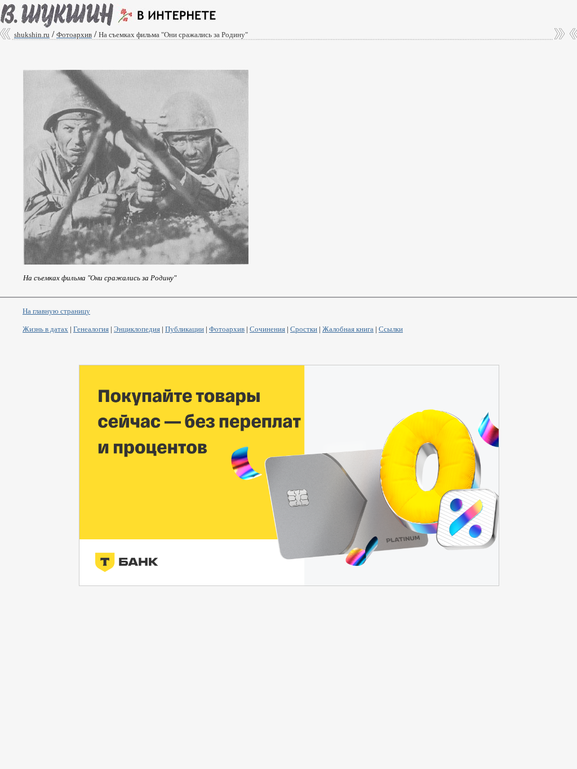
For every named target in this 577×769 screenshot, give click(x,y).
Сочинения (267, 329)
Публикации (184, 329)
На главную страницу (56, 311)
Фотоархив (227, 329)
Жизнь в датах (45, 329)
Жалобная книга (348, 329)
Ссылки (391, 329)
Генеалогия (91, 329)
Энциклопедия (137, 329)
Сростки (303, 329)
